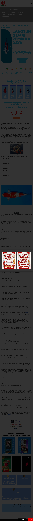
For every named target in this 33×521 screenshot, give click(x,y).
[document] (16, 260)
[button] (31, 250)
